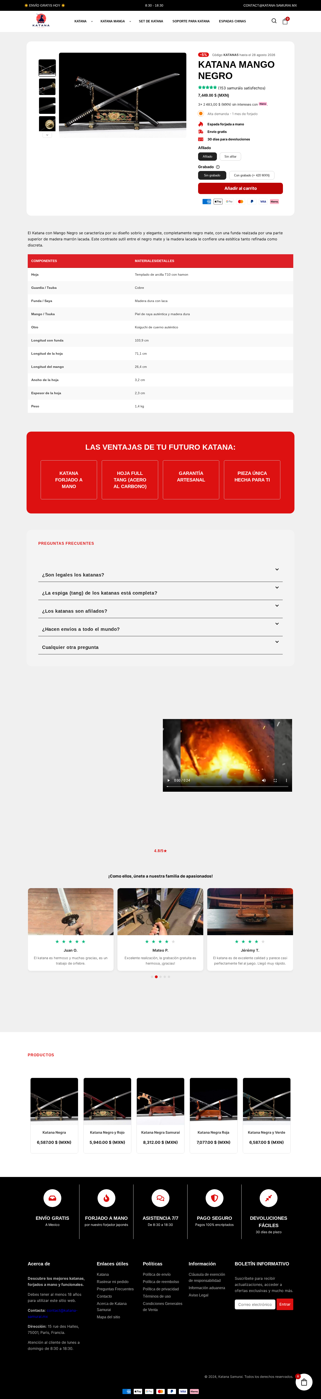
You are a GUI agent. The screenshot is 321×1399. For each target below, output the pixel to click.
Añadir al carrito (240, 188)
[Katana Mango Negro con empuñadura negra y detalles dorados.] (47, 86)
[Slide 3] (160, 976)
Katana (80, 21)
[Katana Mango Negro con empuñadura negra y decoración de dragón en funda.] (47, 68)
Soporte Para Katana (191, 21)
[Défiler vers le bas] (47, 135)
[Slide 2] (156, 977)
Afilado (204, 147)
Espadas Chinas (232, 21)
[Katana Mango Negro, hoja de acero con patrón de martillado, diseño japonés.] (47, 105)
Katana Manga (113, 21)
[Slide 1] (152, 977)
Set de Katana (151, 21)
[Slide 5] (169, 977)
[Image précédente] (65, 95)
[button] (160, 573)
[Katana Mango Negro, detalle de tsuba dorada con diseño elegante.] (47, 124)
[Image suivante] (180, 95)
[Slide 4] (165, 977)
